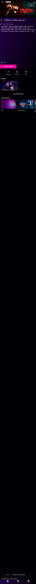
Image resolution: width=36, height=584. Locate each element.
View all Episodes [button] (18, 94)
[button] (10, 86)
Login (31, 5)
